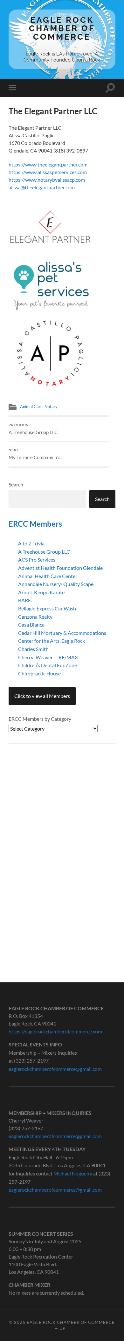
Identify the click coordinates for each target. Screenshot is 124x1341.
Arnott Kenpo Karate (41, 592)
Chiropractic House (39, 673)
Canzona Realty (35, 617)
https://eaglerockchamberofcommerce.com (55, 1031)
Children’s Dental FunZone (47, 665)
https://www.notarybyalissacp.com (47, 180)
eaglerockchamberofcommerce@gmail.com (55, 1069)
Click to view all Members (42, 696)
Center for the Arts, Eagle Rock (51, 641)
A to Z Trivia (31, 543)
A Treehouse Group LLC (33, 429)
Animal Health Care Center (47, 576)
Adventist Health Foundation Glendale (60, 568)
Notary (51, 406)
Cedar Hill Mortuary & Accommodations (62, 633)
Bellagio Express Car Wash (47, 608)
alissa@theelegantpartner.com (42, 187)
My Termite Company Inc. (35, 454)
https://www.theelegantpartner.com (48, 164)
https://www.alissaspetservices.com (48, 172)
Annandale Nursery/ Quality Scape (55, 584)
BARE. (25, 600)
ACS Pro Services (36, 560)
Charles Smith (33, 649)
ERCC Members (35, 523)
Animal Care (31, 406)
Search (16, 484)
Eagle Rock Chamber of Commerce (62, 28)
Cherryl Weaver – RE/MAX (48, 657)
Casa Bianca (31, 625)
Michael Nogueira (72, 1173)
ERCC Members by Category (40, 719)
